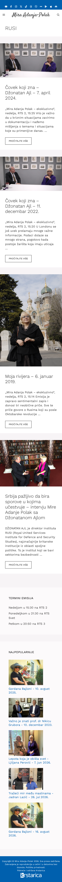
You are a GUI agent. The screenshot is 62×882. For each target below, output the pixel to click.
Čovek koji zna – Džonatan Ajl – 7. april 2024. (27, 93)
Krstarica (40, 870)
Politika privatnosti (35, 867)
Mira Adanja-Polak (31, 15)
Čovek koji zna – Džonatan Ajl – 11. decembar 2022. (23, 206)
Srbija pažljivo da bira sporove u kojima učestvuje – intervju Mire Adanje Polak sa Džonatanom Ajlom (30, 507)
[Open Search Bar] (58, 15)
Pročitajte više (18, 141)
